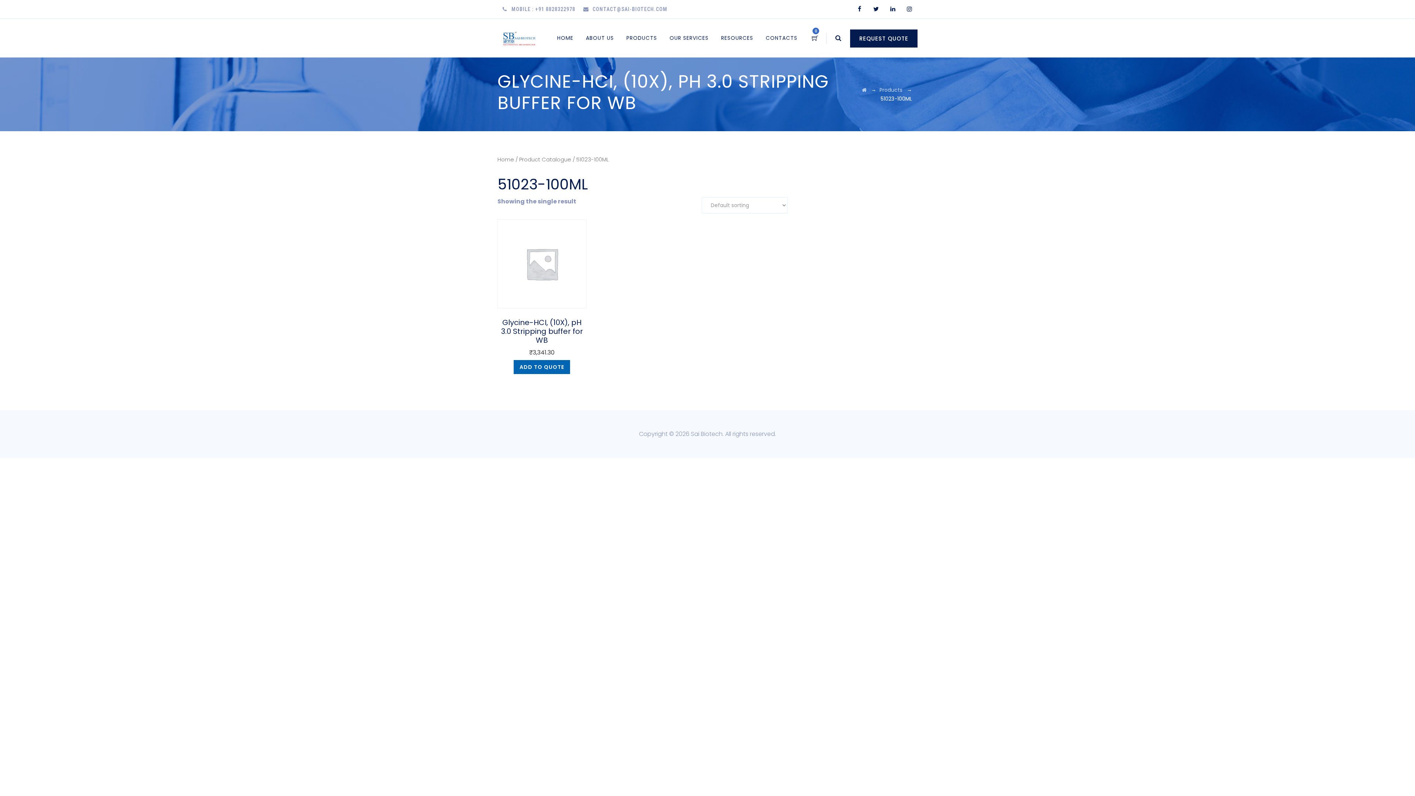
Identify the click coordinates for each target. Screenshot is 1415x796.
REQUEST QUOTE (883, 38)
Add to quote (542, 367)
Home (565, 38)
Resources (737, 38)
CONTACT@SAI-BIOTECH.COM (630, 9)
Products (641, 38)
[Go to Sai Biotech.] (864, 90)
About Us (600, 38)
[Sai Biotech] (519, 38)
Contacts (781, 38)
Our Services (689, 38)
